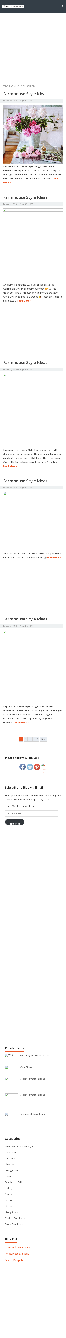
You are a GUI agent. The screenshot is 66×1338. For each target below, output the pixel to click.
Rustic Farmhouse (14, 1224)
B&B (15, 100)
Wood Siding (26, 1067)
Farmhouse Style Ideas (25, 93)
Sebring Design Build (15, 1260)
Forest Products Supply (17, 1253)
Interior (8, 1200)
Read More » (24, 300)
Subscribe (15, 823)
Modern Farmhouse (15, 1218)
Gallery (8, 1188)
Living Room (11, 1212)
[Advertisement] (33, 48)
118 (36, 739)
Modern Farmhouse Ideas (32, 1078)
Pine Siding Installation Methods (35, 1055)
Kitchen (9, 1206)
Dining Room (12, 1170)
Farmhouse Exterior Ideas (32, 1114)
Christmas (10, 1164)
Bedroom (10, 1158)
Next (43, 739)
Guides (8, 1194)
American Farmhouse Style (19, 1146)
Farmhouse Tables (14, 1182)
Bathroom (10, 1152)
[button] (57, 6)
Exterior (9, 1176)
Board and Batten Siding (17, 1247)
